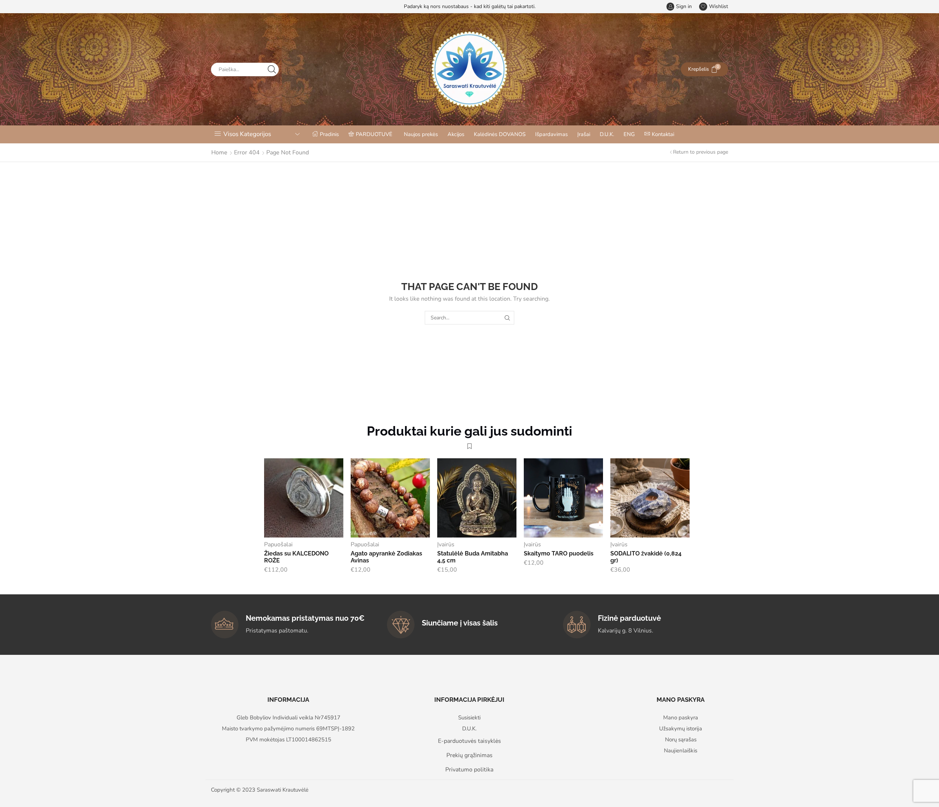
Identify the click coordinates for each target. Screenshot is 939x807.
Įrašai (583, 134)
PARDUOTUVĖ (374, 134)
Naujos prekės (421, 134)
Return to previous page (700, 151)
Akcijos (455, 134)
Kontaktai (663, 134)
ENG (629, 134)
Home (219, 152)
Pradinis (329, 134)
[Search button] (272, 69)
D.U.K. (607, 134)
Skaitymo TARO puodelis (558, 553)
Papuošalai (278, 544)
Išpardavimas (551, 134)
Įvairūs (445, 544)
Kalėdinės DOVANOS (500, 134)
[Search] (507, 317)
